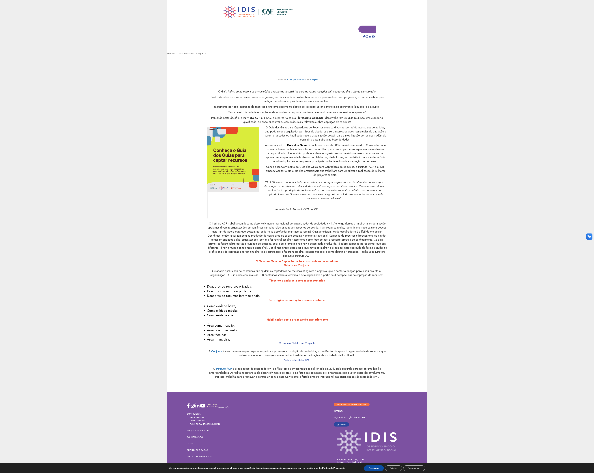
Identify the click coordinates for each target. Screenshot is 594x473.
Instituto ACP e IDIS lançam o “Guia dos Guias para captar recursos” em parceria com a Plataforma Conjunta (297, 71)
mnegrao (314, 79)
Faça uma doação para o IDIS (349, 417)
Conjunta (216, 352)
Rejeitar (393, 468)
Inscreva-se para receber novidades (351, 404)
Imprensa (338, 411)
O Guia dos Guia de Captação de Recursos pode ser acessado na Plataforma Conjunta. (297, 264)
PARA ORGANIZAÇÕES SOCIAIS (205, 424)
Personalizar (414, 468)
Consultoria (193, 414)
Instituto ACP (224, 369)
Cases (190, 443)
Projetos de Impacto (198, 430)
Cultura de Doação (197, 450)
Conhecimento (195, 437)
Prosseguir (374, 468)
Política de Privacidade (199, 456)
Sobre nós (223, 407)
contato (343, 424)
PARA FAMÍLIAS (197, 417)
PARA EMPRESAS (198, 420)
